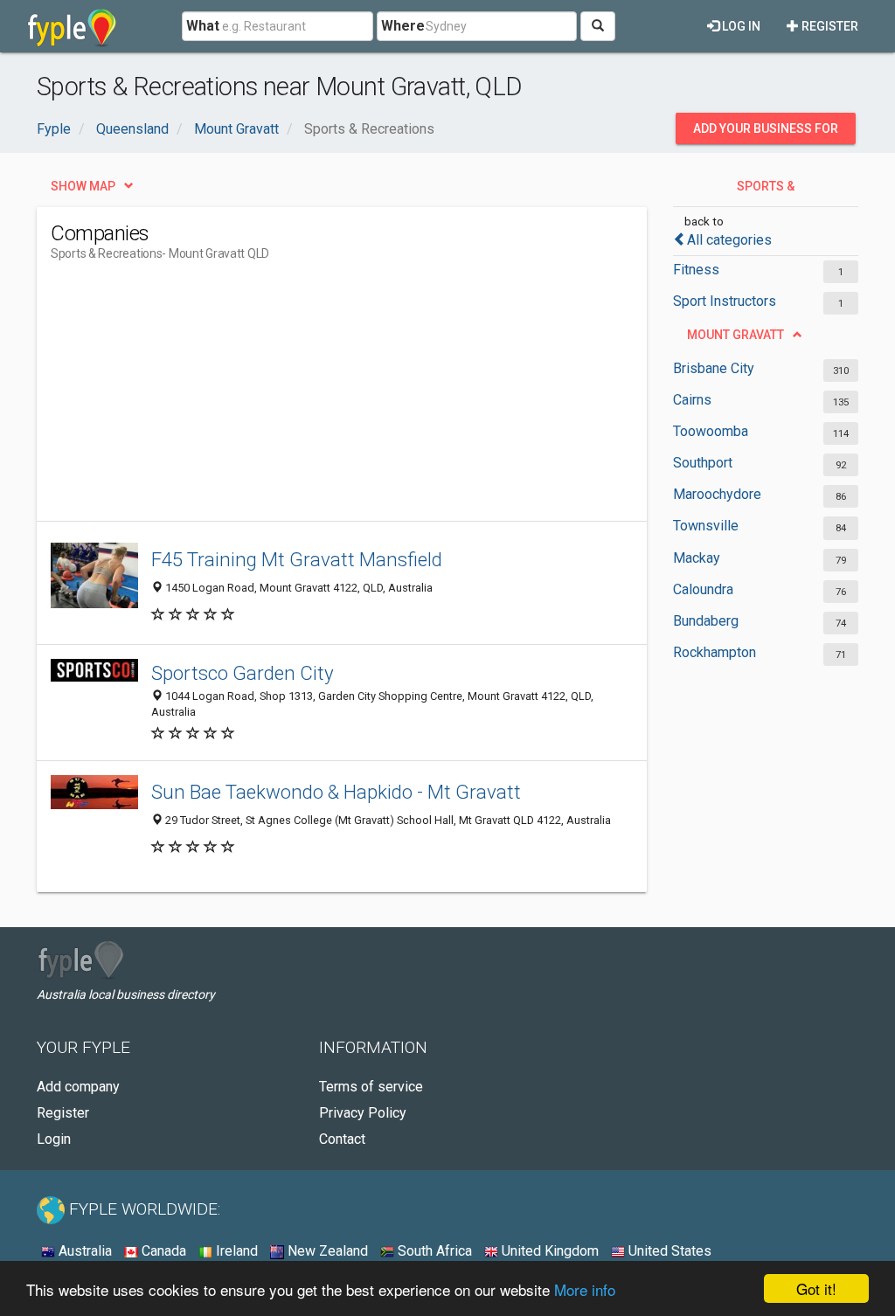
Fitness (696, 269)
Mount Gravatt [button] (735, 335)
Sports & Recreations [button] (756, 190)
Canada (162, 1251)
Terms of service (371, 1086)
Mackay (696, 558)
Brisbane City (713, 368)
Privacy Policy (362, 1113)
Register (828, 26)
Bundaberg (706, 621)
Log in (739, 26)
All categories (729, 240)
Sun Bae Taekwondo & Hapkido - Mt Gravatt (336, 791)
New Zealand (326, 1251)
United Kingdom (548, 1251)
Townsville (706, 525)
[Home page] (72, 26)
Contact (342, 1139)
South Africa (433, 1251)
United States (668, 1251)
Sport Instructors (724, 301)
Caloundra (703, 589)
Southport (702, 462)
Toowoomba (710, 431)
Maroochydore (717, 494)
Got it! (816, 1288)
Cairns (692, 399)
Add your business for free (765, 132)
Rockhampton (714, 652)
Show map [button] (83, 186)
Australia (83, 1251)
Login (54, 1139)
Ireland (235, 1251)
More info (584, 1289)
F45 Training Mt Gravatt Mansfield (296, 559)
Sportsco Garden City (242, 672)
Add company (78, 1086)
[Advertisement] (369, 398)
